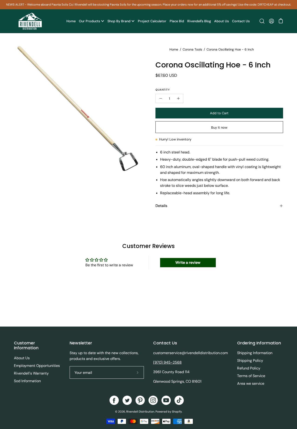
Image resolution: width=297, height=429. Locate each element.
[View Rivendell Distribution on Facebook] (114, 400)
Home (173, 49)
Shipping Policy (250, 360)
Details (161, 205)
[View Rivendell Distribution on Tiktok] (179, 400)
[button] (262, 21)
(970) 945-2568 (167, 362)
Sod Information (27, 380)
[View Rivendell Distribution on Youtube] (166, 400)
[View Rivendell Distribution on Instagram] (153, 400)
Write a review (187, 262)
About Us (22, 358)
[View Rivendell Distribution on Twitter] (127, 400)
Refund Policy (248, 368)
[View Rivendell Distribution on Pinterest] (140, 400)
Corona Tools (192, 49)
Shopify (177, 411)
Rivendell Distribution (140, 411)
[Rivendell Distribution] (30, 21)
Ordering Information (259, 343)
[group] (148, 4)
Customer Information (26, 345)
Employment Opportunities (37, 365)
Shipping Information (254, 352)
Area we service (250, 383)
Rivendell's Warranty (31, 373)
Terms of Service (251, 375)
